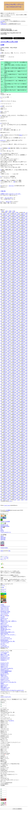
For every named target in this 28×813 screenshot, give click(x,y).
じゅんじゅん (7, 505)
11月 (24, 212)
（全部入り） (14, 621)
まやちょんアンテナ (5, 680)
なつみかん (11, 720)
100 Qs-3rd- (3, 538)
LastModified (3, 23)
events (2, 529)
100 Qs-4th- (3, 539)
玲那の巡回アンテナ (5, 687)
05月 (24, 218)
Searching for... (4, 611)
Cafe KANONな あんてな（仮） (8, 641)
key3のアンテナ (4, 656)
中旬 (10, 211)
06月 (15, 219)
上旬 (6, 211)
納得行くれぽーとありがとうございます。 (11, 193)
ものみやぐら (4, 660)
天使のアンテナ (4, 667)
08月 (24, 215)
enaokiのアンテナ (4, 689)
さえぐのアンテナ (5, 678)
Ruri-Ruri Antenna (4, 640)
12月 (15, 213)
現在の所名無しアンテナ (6, 626)
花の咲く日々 (4, 630)
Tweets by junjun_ (4, 547)
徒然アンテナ (4, 623)
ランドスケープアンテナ (6, 638)
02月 (24, 220)
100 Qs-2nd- (3, 537)
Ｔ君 (9, 148)
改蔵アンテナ (4, 686)
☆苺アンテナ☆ (4, 676)
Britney (20, 135)
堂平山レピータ (4, 618)
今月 (3, 211)
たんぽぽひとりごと (5, 606)
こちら (10, 501)
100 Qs (2, 536)
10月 (6, 212)
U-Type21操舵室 (4, 672)
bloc (1, 528)
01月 (6, 220)
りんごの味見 (4, 653)
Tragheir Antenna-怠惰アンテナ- (8, 632)
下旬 (14, 211)
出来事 (2, 45)
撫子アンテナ (4, 619)
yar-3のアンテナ (20, 690)
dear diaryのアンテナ (5, 657)
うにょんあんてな (5, 612)
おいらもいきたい (9, 197)
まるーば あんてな (5, 646)
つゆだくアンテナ (5, 608)
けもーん (3, 140)
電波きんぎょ (4, 675)
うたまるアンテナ (5, 642)
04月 (6, 218)
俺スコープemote (5, 615)
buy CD (2, 530)
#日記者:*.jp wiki (4, 524)
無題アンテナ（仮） (5, 654)
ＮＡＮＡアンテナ (5, 625)
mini (9, 621)
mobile (8, 611)
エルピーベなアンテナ (6, 696)
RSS (1, 22)
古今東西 (8, 510)
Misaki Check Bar (4, 633)
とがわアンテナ (4, 622)
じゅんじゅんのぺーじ (6, 532)
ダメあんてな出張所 (5, 521)
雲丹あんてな (4, 627)
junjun (2, 550)
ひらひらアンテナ (5, 662)
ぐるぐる (3, 191)
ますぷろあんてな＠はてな (7, 668)
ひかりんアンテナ (5, 610)
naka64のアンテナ (5, 669)
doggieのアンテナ (5, 679)
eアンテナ (3, 636)
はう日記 (3, 21)
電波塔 (2, 683)
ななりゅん (11, 185)
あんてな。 (3, 644)
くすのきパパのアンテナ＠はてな (8, 690)
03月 (15, 222)
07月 (6, 215)
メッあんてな (4, 645)
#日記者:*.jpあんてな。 (6, 629)
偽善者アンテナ (4, 621)
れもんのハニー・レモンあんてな (8, 682)
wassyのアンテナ (4, 665)
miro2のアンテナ (4, 684)
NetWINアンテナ (4, 664)
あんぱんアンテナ (5, 673)
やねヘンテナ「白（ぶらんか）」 (8, 634)
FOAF (2, 527)
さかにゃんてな (4, 614)
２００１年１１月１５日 (9, 42)
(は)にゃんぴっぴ (4, 607)
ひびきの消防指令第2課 (6, 671)
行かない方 (8, 201)
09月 (15, 216)
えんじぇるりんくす (5, 637)
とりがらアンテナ (5, 652)
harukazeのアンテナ (5, 658)
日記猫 (2, 604)
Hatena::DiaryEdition (5, 526)
